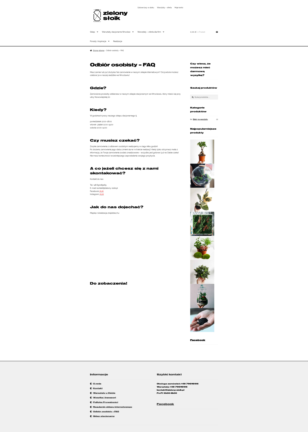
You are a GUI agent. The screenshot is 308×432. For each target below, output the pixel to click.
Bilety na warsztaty (200, 119)
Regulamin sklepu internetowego (112, 407)
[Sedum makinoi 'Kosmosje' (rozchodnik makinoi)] (204, 272)
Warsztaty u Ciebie (104, 393)
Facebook (197, 340)
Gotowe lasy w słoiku (146, 8)
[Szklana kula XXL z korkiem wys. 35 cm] (204, 176)
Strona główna (98, 50)
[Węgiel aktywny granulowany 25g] (204, 320)
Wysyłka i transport (104, 398)
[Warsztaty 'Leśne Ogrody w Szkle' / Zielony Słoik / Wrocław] (204, 296)
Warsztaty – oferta (164, 8)
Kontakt (98, 388)
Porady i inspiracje (98, 41)
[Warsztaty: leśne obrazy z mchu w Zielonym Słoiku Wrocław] (204, 224)
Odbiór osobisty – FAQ (106, 412)
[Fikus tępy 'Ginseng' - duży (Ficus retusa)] (204, 152)
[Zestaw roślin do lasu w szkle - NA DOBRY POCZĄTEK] (204, 248)
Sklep (92, 32)
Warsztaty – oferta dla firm (149, 32)
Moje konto (179, 8)
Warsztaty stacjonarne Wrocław (116, 32)
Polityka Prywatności (105, 402)
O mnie (97, 384)
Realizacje (117, 41)
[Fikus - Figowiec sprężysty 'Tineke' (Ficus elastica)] (204, 200)
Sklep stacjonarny (104, 416)
